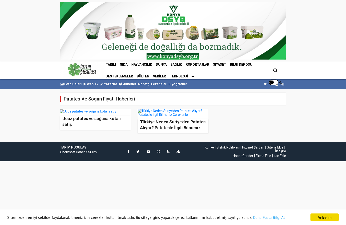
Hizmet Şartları (253, 147)
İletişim (280, 151)
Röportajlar (197, 64)
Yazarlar (110, 84)
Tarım (111, 64)
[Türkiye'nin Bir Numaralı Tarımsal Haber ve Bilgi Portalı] (82, 70)
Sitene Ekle (275, 147)
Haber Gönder (243, 156)
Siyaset (219, 64)
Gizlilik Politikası (228, 147)
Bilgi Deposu (241, 64)
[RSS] (168, 151)
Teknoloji (179, 76)
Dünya (161, 64)
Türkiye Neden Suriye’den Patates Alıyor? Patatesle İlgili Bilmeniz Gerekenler (172, 127)
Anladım (325, 217)
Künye (209, 147)
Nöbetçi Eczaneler (152, 84)
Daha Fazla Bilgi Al (269, 217)
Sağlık (176, 64)
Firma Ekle (263, 156)
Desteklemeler (119, 76)
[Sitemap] (178, 151)
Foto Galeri (73, 84)
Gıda (124, 64)
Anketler (129, 84)
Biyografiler (178, 84)
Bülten (143, 76)
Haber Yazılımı (86, 152)
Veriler (159, 76)
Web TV (92, 84)
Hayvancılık (141, 64)
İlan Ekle (280, 156)
